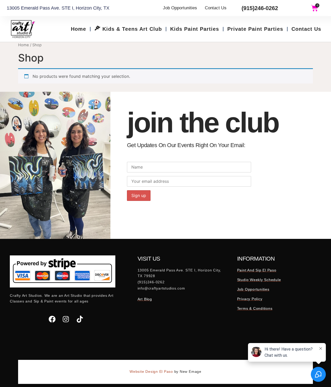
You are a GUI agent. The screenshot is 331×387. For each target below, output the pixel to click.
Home (78, 29)
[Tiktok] (79, 319)
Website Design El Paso (152, 371)
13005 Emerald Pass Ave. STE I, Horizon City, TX (58, 8)
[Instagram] (66, 319)
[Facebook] (52, 319)
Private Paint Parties (255, 29)
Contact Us (306, 29)
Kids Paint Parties (194, 29)
